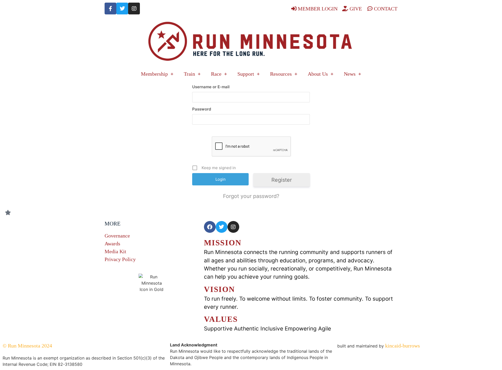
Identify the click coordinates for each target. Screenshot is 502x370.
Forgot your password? (251, 196)
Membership (154, 74)
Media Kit (115, 251)
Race (216, 74)
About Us (318, 74)
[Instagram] (134, 8)
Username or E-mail (211, 86)
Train (189, 74)
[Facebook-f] (110, 8)
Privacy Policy (120, 259)
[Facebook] (210, 227)
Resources (281, 74)
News (350, 74)
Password (201, 109)
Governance (117, 236)
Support (245, 74)
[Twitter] (122, 8)
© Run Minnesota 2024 (27, 346)
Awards (112, 243)
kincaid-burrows (402, 346)
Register (281, 180)
